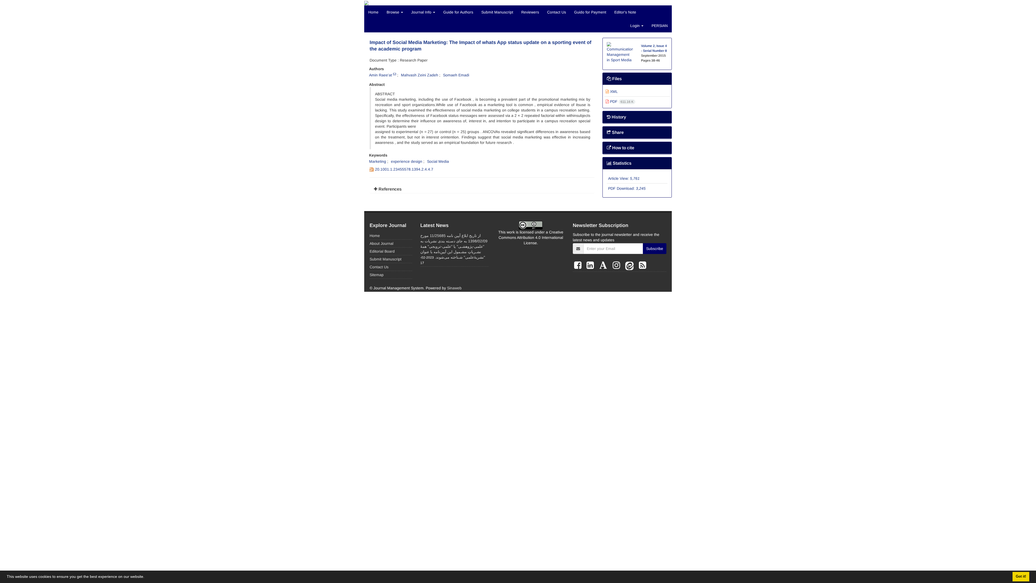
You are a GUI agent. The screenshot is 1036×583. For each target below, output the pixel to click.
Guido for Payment (590, 12)
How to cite (622, 147)
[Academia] (604, 265)
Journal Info (421, 12)
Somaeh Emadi (456, 75)
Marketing (377, 161)
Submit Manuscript (497, 12)
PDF (621, 101)
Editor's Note (625, 12)
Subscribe (654, 248)
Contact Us (556, 12)
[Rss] (643, 265)
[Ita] (631, 265)
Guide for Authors (458, 12)
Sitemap (377, 275)
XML (613, 91)
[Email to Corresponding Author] (394, 74)
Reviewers (530, 12)
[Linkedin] (591, 265)
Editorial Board (382, 251)
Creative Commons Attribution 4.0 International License (531, 237)
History (618, 117)
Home (373, 12)
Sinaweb (454, 288)
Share (617, 132)
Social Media (438, 161)
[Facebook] (579, 265)
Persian (660, 25)
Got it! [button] (1021, 576)
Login (635, 25)
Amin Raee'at (380, 75)
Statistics (622, 163)
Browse (393, 12)
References (389, 189)
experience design (406, 161)
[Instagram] (617, 265)
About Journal (381, 243)
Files (616, 78)
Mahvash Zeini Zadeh (419, 75)
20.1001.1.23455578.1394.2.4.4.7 (404, 169)
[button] (146, 577)
